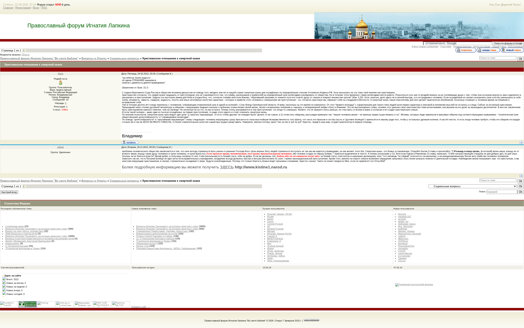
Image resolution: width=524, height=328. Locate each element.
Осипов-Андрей (275, 246)
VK (268, 226)
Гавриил (402, 258)
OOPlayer (403, 241)
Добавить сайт (138, 306)
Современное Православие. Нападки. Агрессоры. (162, 231)
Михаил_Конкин (406, 231)
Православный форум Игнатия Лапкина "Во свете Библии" (39, 58)
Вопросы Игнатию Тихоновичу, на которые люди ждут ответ (36, 229)
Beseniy (402, 214)
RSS (44, 7)
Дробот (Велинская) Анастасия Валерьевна (28, 241)
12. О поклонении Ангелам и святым (155, 238)
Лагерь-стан (142, 246)
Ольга (25, 54)
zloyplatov (403, 248)
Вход (36, 7)
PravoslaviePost (406, 246)
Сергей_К (272, 236)
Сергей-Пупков (275, 224)
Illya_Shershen (405, 226)
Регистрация (23, 7)
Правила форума (462, 46)
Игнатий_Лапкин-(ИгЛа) (279, 233)
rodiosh (401, 236)
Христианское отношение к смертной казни (171, 58)
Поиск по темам (481, 46)
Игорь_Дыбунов (275, 251)
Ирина (270, 248)
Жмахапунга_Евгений (409, 233)
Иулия (270, 216)
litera (60, 73)
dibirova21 (403, 238)
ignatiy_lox (403, 221)
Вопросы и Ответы (94, 58)
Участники (445, 46)
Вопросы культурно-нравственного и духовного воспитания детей (39, 238)
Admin (270, 219)
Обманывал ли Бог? (146, 243)
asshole (402, 219)
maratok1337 (404, 216)
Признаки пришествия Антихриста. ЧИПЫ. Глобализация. (166, 248)
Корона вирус (12, 243)
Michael (271, 231)
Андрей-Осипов (275, 229)
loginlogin (402, 229)
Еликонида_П (274, 241)
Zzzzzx (402, 260)
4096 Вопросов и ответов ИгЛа (21, 233)
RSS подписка (515, 46)
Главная (8, 7)
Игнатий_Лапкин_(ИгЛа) (279, 214)
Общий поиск (499, 46)
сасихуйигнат (405, 253)
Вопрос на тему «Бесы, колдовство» (24, 231)
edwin (60, 147)
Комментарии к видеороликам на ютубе (156, 233)
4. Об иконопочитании (16, 246)
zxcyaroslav (404, 256)
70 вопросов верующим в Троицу (22, 248)
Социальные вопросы (124, 58)
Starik (270, 258)
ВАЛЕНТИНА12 (275, 238)
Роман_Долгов (274, 253)
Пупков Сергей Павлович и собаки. (154, 236)
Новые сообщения (428, 46)
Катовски (403, 243)
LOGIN (401, 251)
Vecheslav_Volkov (276, 256)
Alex (269, 243)
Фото (415, 46)
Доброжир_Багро (407, 224)
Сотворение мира (14, 226)
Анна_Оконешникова (278, 260)
